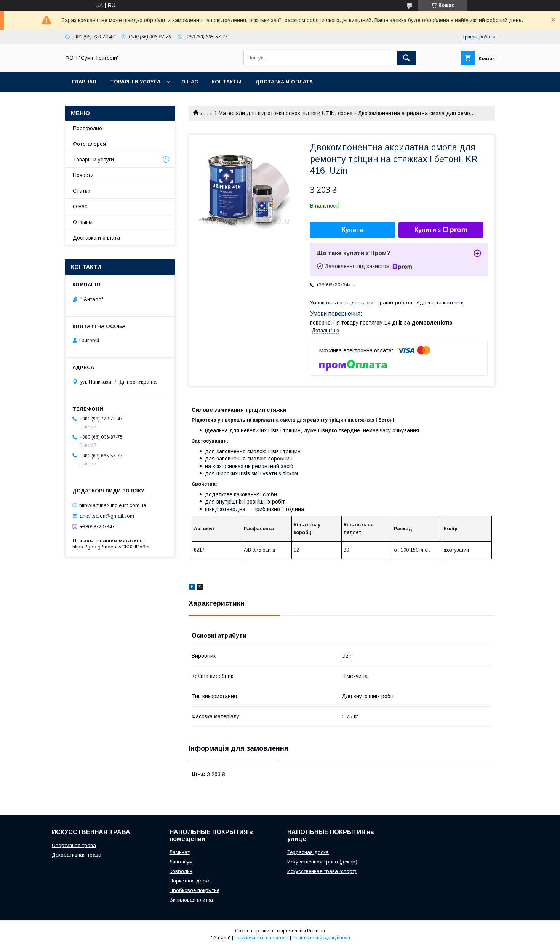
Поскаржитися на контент (261, 937)
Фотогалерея (89, 144)
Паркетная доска (190, 881)
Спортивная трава (74, 845)
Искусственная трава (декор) (322, 862)
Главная (84, 82)
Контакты (227, 82)
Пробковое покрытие (194, 890)
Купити (352, 230)
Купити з (427, 230)
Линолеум (181, 862)
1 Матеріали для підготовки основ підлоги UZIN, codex (283, 113)
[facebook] (192, 588)
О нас (189, 82)
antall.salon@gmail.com (107, 516)
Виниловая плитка (191, 900)
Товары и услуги (135, 82)
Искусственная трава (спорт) (322, 871)
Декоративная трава (76, 855)
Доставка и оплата (284, 82)
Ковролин (181, 871)
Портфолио (87, 128)
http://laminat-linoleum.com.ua (112, 505)
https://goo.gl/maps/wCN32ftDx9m (110, 547)
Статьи (82, 191)
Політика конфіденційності (321, 937)
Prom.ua (316, 931)
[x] (200, 588)
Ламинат (180, 852)
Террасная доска (308, 852)
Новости (83, 175)
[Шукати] (406, 58)
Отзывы (83, 222)
